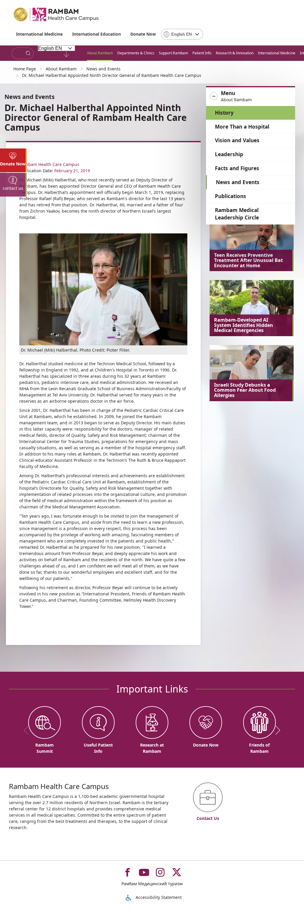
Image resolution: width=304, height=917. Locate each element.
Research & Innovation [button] (235, 53)
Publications (230, 196)
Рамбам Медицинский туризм (152, 883)
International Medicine (39, 34)
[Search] (28, 53)
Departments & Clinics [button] (135, 53)
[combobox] (182, 34)
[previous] (28, 730)
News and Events (237, 182)
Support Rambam (173, 53)
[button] (250, 96)
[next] (275, 730)
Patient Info (201, 53)
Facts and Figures (237, 168)
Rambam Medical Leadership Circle (237, 214)
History (224, 112)
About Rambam (100, 53)
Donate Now (143, 34)
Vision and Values (237, 140)
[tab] (13, 160)
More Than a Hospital (242, 126)
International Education (96, 34)
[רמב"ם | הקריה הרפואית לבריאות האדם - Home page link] (56, 14)
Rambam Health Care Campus (49, 164)
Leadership (229, 154)
